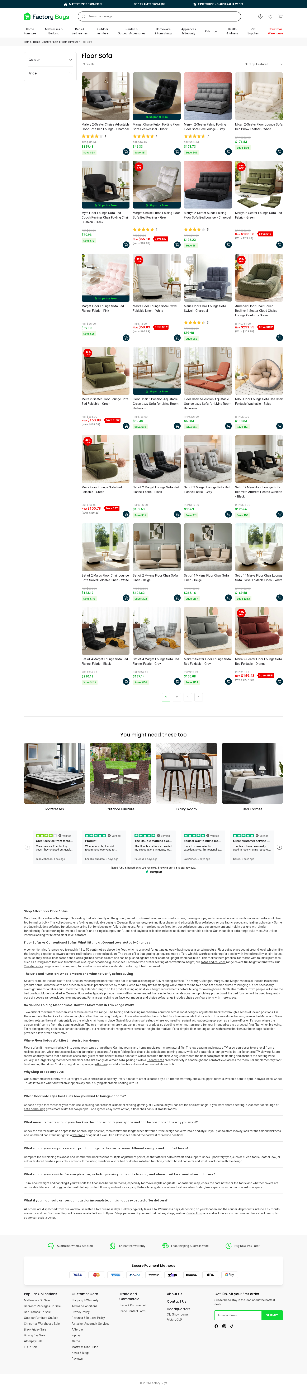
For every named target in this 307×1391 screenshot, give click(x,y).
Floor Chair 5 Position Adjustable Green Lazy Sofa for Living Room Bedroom (156, 403)
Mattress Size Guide (85, 1347)
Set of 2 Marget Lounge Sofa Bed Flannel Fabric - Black (156, 489)
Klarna (76, 1341)
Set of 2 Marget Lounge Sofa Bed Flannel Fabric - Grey (207, 489)
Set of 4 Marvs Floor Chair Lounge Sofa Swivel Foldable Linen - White (258, 578)
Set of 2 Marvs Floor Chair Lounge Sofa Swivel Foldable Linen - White (105, 578)
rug (61, 1187)
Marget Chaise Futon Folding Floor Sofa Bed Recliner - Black (156, 127)
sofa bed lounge (34, 1109)
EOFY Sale (31, 1347)
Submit (272, 1315)
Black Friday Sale (35, 1329)
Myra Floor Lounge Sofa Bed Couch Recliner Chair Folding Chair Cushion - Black (105, 217)
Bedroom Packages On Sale (42, 1306)
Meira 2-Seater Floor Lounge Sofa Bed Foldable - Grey (207, 661)
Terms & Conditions (84, 1306)
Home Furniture (42, 41)
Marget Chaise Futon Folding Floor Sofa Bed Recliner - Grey (156, 215)
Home (27, 41)
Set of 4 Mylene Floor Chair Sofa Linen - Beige (206, 578)
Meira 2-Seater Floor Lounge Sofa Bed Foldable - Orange (258, 661)
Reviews (77, 1358)
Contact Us (193, 1213)
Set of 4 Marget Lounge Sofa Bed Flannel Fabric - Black (105, 661)
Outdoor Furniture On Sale (41, 1317)
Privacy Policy (81, 1312)
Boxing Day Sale (34, 1335)
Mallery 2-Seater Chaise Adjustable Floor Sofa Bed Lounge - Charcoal (105, 127)
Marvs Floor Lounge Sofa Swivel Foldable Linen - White (155, 308)
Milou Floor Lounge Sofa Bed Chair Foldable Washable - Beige (259, 401)
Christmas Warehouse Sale (42, 1323)
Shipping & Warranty (85, 1300)
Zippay (76, 1335)
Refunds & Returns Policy (88, 1317)
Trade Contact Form (132, 1311)
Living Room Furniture (65, 41)
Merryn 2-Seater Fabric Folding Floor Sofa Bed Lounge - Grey (205, 127)
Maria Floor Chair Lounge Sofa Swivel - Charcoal (205, 308)
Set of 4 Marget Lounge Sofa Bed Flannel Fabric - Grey (156, 661)
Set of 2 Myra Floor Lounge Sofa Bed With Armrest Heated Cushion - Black (258, 491)
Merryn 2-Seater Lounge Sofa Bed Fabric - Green (258, 215)
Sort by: (250, 64)
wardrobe (78, 1135)
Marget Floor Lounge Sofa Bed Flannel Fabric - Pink (103, 308)
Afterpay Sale (33, 1341)
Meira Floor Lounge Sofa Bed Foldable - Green (102, 489)
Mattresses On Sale (37, 1300)
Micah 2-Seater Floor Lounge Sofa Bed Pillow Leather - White (259, 127)
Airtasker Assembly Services (90, 1323)
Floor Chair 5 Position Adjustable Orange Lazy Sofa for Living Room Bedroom (207, 403)
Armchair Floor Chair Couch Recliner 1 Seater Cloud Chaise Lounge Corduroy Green (256, 310)
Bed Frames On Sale (37, 1312)
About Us (174, 1294)
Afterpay (78, 1329)
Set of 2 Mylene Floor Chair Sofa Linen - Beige (155, 578)
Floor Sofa (86, 41)
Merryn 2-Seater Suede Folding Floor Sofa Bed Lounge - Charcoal (207, 215)
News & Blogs (80, 1353)
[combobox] (159, 16)
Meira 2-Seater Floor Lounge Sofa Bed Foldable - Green (105, 401)
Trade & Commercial (132, 1305)
